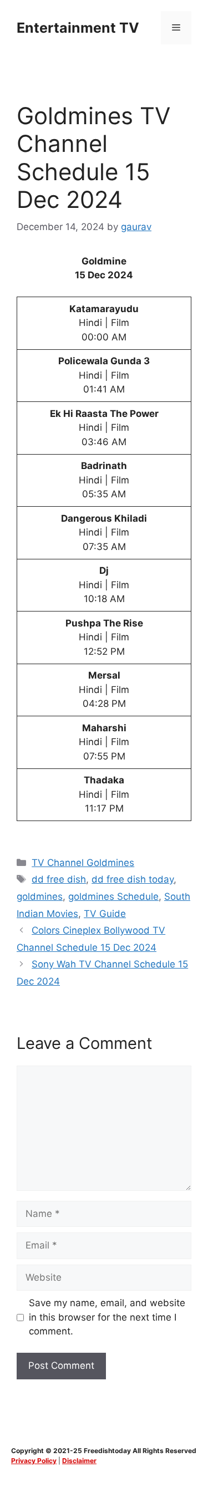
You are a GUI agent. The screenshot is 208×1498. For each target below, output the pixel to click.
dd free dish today (133, 879)
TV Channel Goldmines (83, 862)
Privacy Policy (34, 1460)
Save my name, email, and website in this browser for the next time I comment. (107, 1317)
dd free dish (59, 879)
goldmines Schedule (113, 896)
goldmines (40, 896)
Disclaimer (79, 1460)
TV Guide (105, 913)
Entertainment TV (78, 27)
